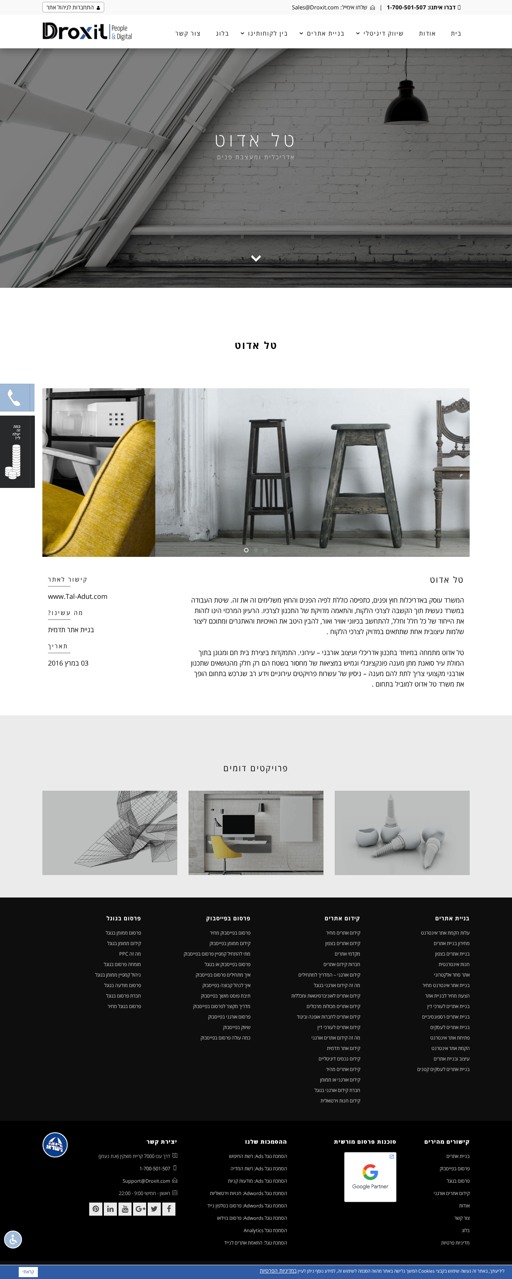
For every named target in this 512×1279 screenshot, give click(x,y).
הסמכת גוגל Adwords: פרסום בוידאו (252, 1218)
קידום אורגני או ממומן (340, 1079)
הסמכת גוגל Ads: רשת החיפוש (258, 1156)
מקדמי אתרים (347, 953)
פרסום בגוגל (458, 1180)
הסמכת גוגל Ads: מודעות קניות (257, 1180)
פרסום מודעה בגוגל (122, 985)
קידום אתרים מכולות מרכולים (333, 1006)
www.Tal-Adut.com (78, 596)
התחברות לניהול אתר (71, 7)
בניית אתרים (458, 1156)
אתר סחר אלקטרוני (452, 974)
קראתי (28, 1272)
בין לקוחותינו (268, 33)
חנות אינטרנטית (454, 964)
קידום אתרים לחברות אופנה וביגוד (328, 1016)
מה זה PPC (130, 953)
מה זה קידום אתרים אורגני (335, 1037)
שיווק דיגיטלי (384, 33)
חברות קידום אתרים (341, 964)
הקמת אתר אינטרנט (450, 1048)
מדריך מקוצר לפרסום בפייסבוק (221, 1006)
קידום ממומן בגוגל (124, 943)
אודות (427, 33)
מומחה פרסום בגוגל (122, 964)
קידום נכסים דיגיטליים (339, 1058)
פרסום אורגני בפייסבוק (229, 1016)
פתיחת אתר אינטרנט (450, 1037)
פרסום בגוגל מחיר (124, 1006)
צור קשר (188, 33)
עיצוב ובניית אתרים (452, 1058)
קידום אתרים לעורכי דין (338, 1027)
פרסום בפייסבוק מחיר (230, 932)
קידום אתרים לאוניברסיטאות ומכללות (325, 995)
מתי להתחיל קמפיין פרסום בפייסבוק (217, 953)
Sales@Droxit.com (315, 7)
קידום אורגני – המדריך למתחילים (329, 974)
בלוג (222, 33)
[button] (15, 397)
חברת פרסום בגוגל (123, 995)
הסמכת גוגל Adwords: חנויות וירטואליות (248, 1193)
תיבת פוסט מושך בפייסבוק (225, 995)
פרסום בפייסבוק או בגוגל (227, 964)
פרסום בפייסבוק (455, 1168)
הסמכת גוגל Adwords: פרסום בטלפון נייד (247, 1205)
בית (456, 33)
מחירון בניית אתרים (452, 943)
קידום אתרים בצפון (342, 943)
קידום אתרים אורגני (452, 1193)
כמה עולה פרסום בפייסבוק (225, 1037)
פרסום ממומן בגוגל (123, 932)
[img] (87, 31)
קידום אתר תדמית (343, 1048)
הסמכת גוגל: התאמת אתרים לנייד (255, 1242)
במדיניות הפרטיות (278, 1270)
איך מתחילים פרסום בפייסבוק (223, 974)
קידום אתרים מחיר (343, 932)
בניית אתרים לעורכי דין (448, 1006)
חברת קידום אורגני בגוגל (337, 1090)
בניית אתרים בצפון (452, 953)
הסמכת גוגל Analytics (265, 1230)
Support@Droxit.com (146, 1180)
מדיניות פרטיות (455, 1242)
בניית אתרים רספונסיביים (446, 1016)
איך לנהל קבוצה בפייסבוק (226, 985)
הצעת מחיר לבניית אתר (447, 995)
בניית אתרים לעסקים (450, 1027)
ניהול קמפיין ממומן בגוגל (118, 974)
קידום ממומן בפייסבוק (230, 943)
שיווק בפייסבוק (236, 1027)
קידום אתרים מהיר (343, 1069)
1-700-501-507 (406, 7)
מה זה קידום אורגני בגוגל (337, 985)
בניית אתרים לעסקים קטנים (443, 1069)
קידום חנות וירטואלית (340, 1100)
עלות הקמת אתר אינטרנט (445, 932)
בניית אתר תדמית (71, 629)
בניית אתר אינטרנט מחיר (446, 985)
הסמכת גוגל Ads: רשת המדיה (259, 1168)
